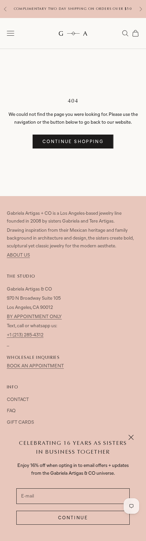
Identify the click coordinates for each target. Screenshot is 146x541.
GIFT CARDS (20, 422)
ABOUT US (18, 255)
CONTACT (18, 399)
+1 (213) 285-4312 (25, 335)
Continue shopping (73, 142)
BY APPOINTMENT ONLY (34, 316)
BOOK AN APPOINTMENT (35, 366)
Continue (73, 518)
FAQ (11, 411)
